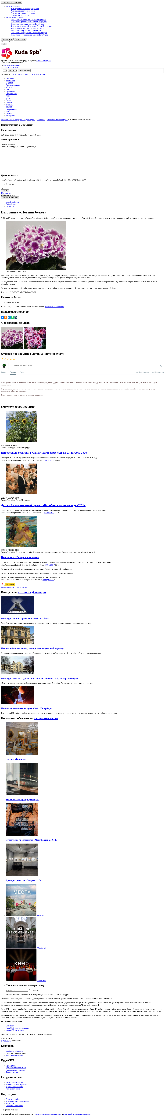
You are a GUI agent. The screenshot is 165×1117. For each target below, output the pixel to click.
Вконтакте (10, 1026)
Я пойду (5, 191)
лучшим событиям (10, 67)
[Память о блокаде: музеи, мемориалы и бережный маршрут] (17, 644)
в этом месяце (39, 74)
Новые (3, 372)
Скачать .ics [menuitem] (10, 206)
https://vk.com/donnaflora (54, 307)
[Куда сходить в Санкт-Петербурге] (27, 58)
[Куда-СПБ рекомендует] (21, 948)
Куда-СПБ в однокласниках (17, 1028)
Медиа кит (10, 1103)
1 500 (49, 565)
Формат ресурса (12, 1072)
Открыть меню (7, 39)
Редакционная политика (16, 1068)
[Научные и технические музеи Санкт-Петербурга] (17, 704)
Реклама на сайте (13, 1099)
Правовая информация (15, 1070)
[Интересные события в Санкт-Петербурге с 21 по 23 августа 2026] (82, 426)
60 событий (42, 948)
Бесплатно (49, 513)
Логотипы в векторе (14, 1106)
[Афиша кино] (21, 981)
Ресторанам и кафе (13, 1089)
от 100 (49, 460)
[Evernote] (12, 317)
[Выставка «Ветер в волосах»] (82, 531)
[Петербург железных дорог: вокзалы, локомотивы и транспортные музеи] (17, 674)
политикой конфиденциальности (76, 1114)
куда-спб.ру (6, 1041)
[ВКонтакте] (2, 317)
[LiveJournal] (15, 317)
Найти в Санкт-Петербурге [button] (11, 2)
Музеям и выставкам (14, 1087)
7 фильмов (41, 981)
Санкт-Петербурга (43, 61)
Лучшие (13, 372)
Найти (4, 44)
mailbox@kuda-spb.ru (14, 1055)
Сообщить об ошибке (14, 1051)
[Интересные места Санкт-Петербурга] (21, 915)
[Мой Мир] (9, 317)
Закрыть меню (20, 39)
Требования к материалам (16, 1084)
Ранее (22, 372)
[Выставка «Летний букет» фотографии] (12, 349)
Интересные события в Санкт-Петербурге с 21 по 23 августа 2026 (44, 452)
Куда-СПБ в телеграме (15, 1030)
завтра (20, 74)
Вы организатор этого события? (14, 587)
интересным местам (12, 65)
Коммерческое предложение (17, 1101)
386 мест (40, 915)
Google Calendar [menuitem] (12, 202)
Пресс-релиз (11, 1066)
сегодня (14, 74)
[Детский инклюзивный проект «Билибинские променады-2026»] (82, 479)
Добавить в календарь (10, 198)
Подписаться (34, 990)
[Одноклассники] (5, 317)
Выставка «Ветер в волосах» (20, 557)
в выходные (28, 74)
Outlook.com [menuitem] (11, 204)
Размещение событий (14, 1082)
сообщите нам (48, 580)
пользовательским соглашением (48, 1114)
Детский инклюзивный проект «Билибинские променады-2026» (43, 505)
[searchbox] (82, 44)
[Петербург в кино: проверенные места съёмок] (17, 614)
